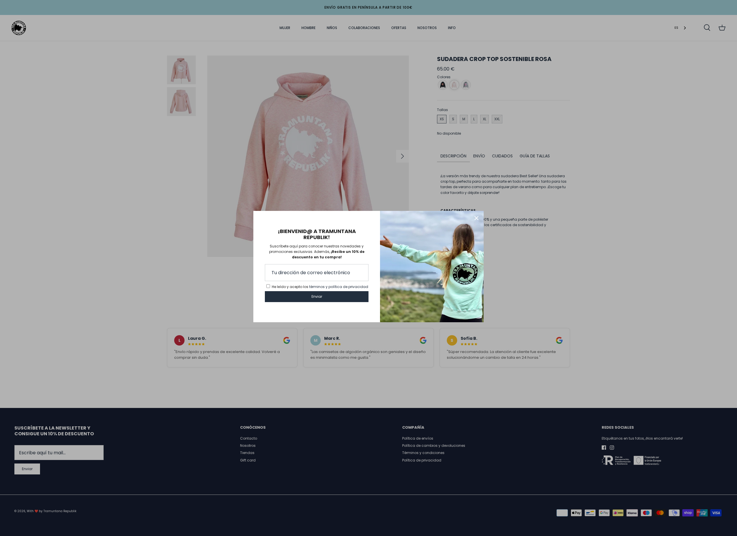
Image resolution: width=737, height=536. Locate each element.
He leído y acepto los (320, 286)
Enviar (316, 296)
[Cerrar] (476, 218)
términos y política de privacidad (338, 286)
